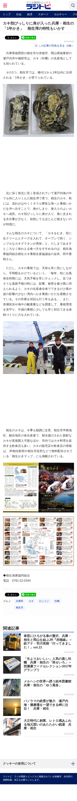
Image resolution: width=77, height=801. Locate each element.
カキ (31, 601)
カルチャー (60, 14)
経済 (29, 14)
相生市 (19, 607)
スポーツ (43, 14)
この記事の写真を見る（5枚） (56, 45)
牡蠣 (57, 601)
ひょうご (44, 601)
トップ (7, 14)
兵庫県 (19, 601)
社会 (18, 14)
